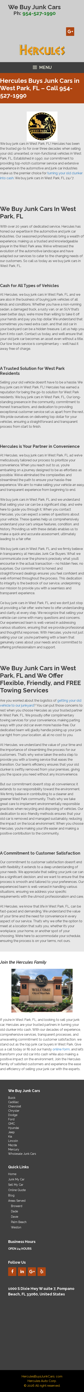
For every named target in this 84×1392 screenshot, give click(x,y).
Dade (14, 1211)
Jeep (11, 1132)
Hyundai (13, 1128)
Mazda (12, 1145)
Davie (14, 1216)
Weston (16, 1227)
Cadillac (13, 1102)
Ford (11, 1119)
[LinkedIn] (22, 1271)
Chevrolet (14, 1106)
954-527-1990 (39, 13)
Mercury (13, 1149)
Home (12, 1174)
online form (61, 1049)
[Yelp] (42, 1271)
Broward (16, 1206)
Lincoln (13, 1140)
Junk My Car (16, 1179)
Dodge (12, 1115)
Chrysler (13, 1110)
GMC (11, 1123)
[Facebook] (12, 1271)
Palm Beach (19, 1222)
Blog (11, 1195)
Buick (11, 1097)
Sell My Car (15, 1184)
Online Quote (17, 1190)
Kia (10, 1136)
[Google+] (70, 31)
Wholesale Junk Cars (22, 1153)
